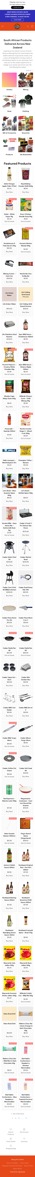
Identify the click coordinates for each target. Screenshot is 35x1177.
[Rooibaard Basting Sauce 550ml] (9, 888)
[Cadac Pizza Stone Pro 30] (9, 608)
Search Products (11, 1133)
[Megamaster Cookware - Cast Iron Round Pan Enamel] (25, 789)
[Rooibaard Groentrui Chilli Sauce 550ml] (25, 888)
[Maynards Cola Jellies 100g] (9, 953)
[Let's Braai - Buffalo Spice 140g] (25, 481)
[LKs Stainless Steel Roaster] (9, 324)
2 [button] (15, 1118)
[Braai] (9, 101)
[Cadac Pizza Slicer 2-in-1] (25, 608)
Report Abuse (17, 1168)
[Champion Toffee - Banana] (25, 450)
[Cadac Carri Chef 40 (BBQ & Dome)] (9, 577)
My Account (24, 1132)
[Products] (9, 145)
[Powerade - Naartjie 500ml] (9, 419)
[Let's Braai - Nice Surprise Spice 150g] (9, 481)
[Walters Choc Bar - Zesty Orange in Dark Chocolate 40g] (25, 1014)
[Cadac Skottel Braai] (25, 547)
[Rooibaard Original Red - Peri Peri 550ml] (25, 855)
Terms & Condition (12, 1163)
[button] (17, 7)
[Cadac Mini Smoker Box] (25, 667)
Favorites (24, 1141)
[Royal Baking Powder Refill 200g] (25, 174)
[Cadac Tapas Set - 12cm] (9, 667)
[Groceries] (25, 123)
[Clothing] (25, 101)
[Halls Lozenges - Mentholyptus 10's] (9, 450)
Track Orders (10, 1141)
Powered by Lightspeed (17, 1172)
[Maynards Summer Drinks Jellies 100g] (9, 983)
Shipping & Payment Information (12, 1166)
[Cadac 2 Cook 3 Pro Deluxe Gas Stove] (25, 513)
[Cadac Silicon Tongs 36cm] (25, 728)
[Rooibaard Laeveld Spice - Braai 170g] (25, 920)
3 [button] (18, 1118)
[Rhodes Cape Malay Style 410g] (9, 386)
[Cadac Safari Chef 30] (9, 547)
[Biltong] (25, 80)
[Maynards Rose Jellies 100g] (25, 953)
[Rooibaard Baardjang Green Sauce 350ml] (9, 920)
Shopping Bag (11, 1148)
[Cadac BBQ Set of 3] (25, 698)
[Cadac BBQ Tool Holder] (9, 698)
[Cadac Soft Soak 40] (25, 758)
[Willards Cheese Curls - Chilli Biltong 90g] (25, 386)
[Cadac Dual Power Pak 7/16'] (25, 577)
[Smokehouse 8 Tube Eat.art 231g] (9, 233)
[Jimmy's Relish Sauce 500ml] (9, 855)
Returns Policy (28, 1166)
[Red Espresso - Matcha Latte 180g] (9, 789)
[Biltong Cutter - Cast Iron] (9, 264)
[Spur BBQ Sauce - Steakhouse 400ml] (25, 324)
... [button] (22, 1118)
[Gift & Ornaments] (9, 123)
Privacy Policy (24, 1163)
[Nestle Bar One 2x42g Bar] (25, 264)
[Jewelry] (9, 80)
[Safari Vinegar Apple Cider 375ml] (9, 174)
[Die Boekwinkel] (25, 145)
